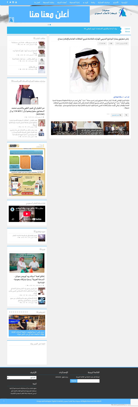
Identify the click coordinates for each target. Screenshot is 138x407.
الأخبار (116, 2)
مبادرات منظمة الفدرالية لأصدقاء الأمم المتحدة (29, 81)
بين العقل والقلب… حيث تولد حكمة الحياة (24, 59)
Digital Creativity (57, 401)
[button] (48, 24)
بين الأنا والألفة (33, 67)
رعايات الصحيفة (48, 2)
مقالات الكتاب (40, 38)
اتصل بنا (37, 2)
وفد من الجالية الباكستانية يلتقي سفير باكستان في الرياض (118, 132)
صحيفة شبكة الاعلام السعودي (71, 401)
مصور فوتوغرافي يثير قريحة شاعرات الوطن (25, 235)
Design (39, 401)
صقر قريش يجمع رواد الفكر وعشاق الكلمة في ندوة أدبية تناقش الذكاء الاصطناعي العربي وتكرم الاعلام (23, 291)
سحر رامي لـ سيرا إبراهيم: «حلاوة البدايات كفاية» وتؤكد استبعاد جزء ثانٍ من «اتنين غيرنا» (27, 333)
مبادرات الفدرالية (104, 2)
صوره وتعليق (40, 231)
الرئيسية (124, 2)
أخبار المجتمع (115, 115)
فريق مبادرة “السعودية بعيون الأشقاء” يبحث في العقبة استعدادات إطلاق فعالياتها (64, 132)
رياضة (93, 2)
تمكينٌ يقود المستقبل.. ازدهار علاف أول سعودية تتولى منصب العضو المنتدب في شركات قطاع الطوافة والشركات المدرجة (91, 131)
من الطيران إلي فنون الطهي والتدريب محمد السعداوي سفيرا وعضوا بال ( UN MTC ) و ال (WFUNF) (27, 111)
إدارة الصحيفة (74, 2)
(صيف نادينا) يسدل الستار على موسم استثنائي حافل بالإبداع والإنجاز (93, 29)
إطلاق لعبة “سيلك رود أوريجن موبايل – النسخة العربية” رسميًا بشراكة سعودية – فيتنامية (28, 279)
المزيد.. (86, 2)
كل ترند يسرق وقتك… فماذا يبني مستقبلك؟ (24, 43)
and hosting (45, 401)
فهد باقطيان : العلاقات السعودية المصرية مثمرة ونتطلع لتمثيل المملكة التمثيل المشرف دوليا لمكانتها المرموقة (23, 122)
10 (9, 312)
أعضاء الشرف (62, 2)
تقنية (43, 249)
